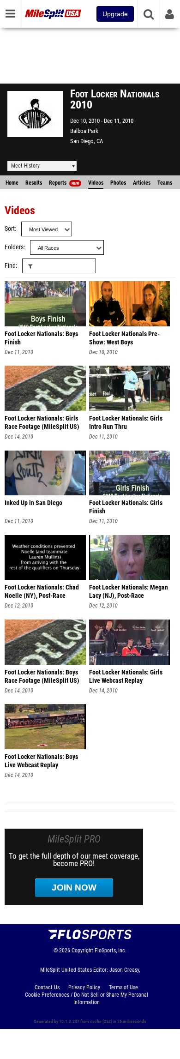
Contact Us (47, 987)
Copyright (82, 950)
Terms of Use (123, 987)
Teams (164, 183)
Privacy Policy (84, 987)
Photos (118, 183)
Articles (141, 183)
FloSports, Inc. (110, 950)
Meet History (25, 165)
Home (12, 183)
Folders (14, 247)
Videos (95, 183)
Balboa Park (84, 130)
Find (10, 266)
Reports (64, 183)
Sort (10, 229)
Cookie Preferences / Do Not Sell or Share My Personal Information (86, 998)
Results (33, 183)
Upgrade (115, 14)
